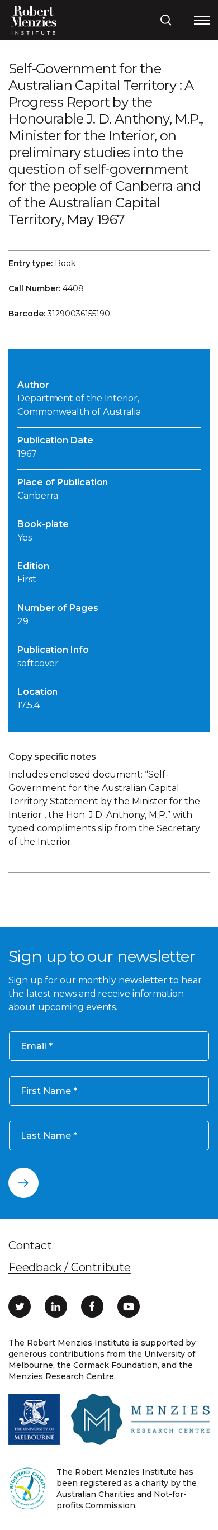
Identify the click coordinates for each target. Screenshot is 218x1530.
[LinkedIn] (56, 1306)
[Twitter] (19, 1306)
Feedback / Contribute (69, 1267)
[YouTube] (128, 1306)
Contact (30, 1245)
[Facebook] (92, 1306)
